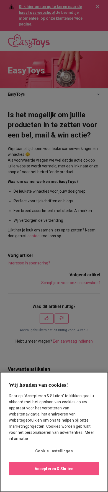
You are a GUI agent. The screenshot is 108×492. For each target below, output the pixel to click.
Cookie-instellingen (54, 451)
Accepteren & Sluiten (54, 468)
